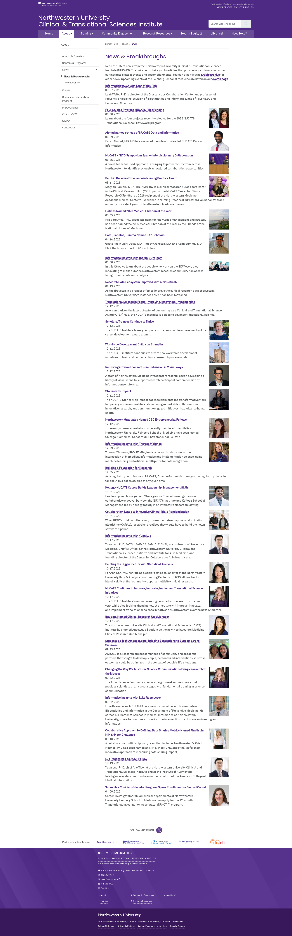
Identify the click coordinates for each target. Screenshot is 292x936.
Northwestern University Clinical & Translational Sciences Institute (100, 21)
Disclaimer (178, 922)
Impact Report (70, 108)
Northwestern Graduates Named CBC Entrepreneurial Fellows (146, 419)
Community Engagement (118, 33)
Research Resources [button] (156, 33)
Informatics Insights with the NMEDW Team (133, 258)
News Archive (72, 82)
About (125, 44)
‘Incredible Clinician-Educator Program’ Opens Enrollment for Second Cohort (155, 787)
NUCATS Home (111, 44)
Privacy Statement (106, 926)
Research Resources (142, 901)
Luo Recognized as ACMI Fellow (126, 759)
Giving (66, 121)
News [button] (65, 70)
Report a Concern (177, 926)
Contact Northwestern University (145, 922)
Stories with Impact (118, 391)
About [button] (66, 33)
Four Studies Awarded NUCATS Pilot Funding (134, 110)
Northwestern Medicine (221, 4)
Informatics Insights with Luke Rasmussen (133, 697)
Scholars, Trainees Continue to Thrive (129, 321)
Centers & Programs (74, 63)
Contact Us (69, 127)
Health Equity (190, 33)
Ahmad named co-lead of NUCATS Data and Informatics (142, 132)
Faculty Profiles (244, 7)
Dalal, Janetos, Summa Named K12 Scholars (135, 235)
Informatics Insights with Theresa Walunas (133, 443)
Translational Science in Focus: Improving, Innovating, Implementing (150, 301)
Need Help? (239, 33)
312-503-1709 (107, 884)
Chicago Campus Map (108, 879)
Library (215, 33)
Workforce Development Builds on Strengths (134, 344)
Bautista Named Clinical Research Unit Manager (137, 616)
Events (66, 90)
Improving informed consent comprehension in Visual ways (144, 367)
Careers (166, 922)
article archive (210, 74)
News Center (224, 7)
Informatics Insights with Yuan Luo (128, 535)
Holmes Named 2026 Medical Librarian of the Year (138, 211)
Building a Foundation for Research (128, 467)
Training (104, 901)
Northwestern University (243, 4)
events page (220, 79)
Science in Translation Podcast (75, 99)
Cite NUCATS (70, 114)
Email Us (105, 888)
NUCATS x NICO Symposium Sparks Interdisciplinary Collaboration (149, 155)
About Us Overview (73, 56)
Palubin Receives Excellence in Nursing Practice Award (141, 178)
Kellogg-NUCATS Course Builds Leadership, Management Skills (147, 487)
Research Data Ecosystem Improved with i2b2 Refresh (141, 282)
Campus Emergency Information (152, 926)
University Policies (126, 926)
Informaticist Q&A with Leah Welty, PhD (131, 86)
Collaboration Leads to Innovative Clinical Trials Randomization (147, 511)
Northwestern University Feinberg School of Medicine (122, 864)
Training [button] (86, 33)
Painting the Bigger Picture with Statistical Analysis (139, 564)
